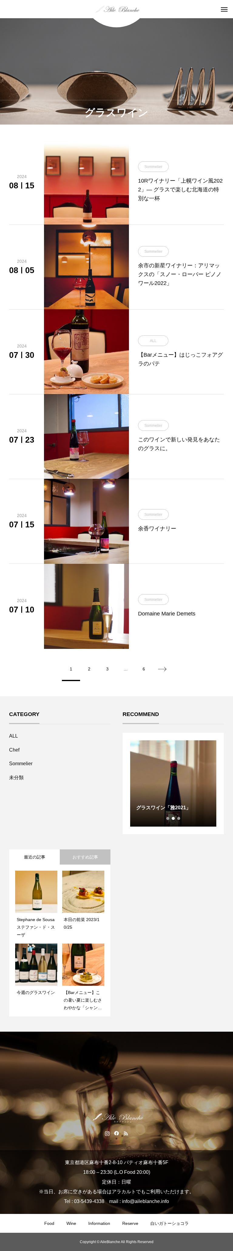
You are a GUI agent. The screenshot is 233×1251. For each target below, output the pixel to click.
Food (49, 1223)
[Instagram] (107, 1133)
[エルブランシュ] (116, 9)
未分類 (16, 777)
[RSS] (126, 1133)
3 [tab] (179, 818)
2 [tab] (173, 818)
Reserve (130, 1223)
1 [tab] (168, 818)
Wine (71, 1223)
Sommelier (20, 763)
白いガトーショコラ (169, 1223)
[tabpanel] (173, 783)
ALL (13, 736)
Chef (14, 749)
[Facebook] (116, 1133)
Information (99, 1223)
